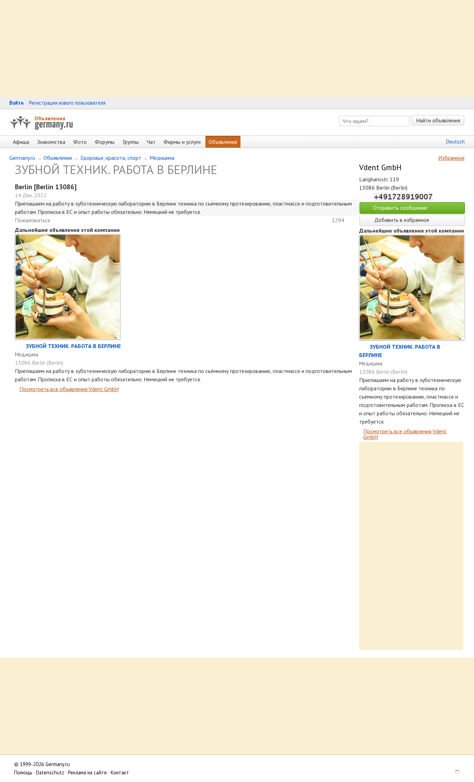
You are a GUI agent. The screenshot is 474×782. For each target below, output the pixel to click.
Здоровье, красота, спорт (110, 157)
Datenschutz (50, 772)
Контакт (120, 772)
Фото (80, 141)
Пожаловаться (32, 220)
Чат (151, 141)
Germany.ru (22, 157)
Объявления (49, 118)
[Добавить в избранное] (20, 345)
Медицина (162, 157)
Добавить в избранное (401, 219)
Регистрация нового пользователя (67, 102)
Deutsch (455, 141)
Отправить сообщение (400, 207)
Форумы (105, 141)
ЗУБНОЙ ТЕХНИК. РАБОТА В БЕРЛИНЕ (73, 345)
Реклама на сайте (87, 772)
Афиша (21, 141)
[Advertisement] (208, 48)
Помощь (23, 772)
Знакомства (51, 141)
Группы (131, 141)
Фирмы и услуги (182, 141)
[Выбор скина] (454, 772)
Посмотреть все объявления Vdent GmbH (69, 388)
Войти (16, 102)
